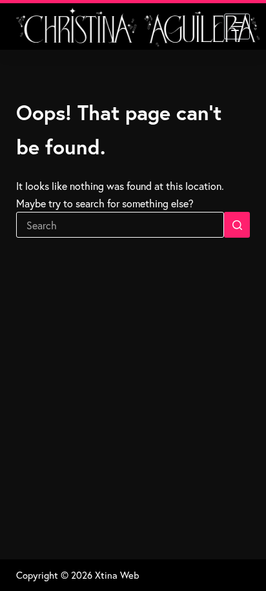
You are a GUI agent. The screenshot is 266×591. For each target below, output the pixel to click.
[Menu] (237, 26)
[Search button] (237, 225)
